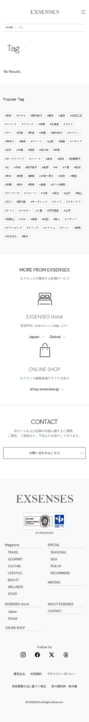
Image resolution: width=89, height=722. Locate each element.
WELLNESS (15, 587)
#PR (55, 167)
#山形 (67, 193)
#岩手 (8, 150)
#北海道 (54, 124)
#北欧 (61, 176)
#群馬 (56, 150)
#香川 (56, 219)
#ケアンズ (33, 227)
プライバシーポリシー (61, 674)
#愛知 (31, 150)
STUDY (12, 594)
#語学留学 (31, 167)
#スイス (56, 201)
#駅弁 (25, 236)
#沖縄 (19, 150)
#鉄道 (31, 132)
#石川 (8, 201)
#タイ (8, 132)
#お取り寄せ (46, 176)
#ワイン (64, 227)
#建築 (77, 227)
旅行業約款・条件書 (64, 686)
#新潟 (77, 167)
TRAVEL (13, 552)
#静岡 (31, 176)
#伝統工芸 (76, 115)
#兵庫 (42, 132)
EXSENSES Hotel (44, 316)
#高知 (60, 158)
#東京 (8, 115)
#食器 (42, 184)
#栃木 (19, 184)
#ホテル (21, 115)
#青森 (31, 184)
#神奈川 (9, 141)
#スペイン (73, 132)
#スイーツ (36, 141)
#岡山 (78, 193)
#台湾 (67, 210)
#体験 (41, 124)
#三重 (39, 210)
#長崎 (22, 141)
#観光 (50, 115)
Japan (34, 336)
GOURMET (15, 559)
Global (55, 336)
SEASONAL (59, 552)
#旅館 (8, 184)
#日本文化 (11, 236)
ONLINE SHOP (44, 369)
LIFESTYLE (15, 573)
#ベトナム (49, 227)
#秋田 (45, 219)
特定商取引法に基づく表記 (29, 686)
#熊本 (8, 176)
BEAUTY (13, 580)
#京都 (19, 132)
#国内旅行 (36, 115)
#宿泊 (55, 193)
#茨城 (17, 167)
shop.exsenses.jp (44, 389)
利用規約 (36, 674)
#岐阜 (49, 158)
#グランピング (13, 227)
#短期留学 (74, 158)
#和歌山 (9, 219)
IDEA (54, 559)
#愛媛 (73, 176)
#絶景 (19, 176)
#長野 (45, 167)
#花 (7, 167)
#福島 (61, 141)
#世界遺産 (53, 210)
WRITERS (54, 582)
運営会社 (19, 674)
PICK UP (56, 566)
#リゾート (35, 158)
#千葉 (65, 167)
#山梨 (50, 141)
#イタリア (71, 219)
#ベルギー (25, 210)
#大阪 (44, 193)
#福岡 (33, 219)
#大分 (22, 219)
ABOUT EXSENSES (61, 604)
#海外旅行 (56, 132)
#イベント (11, 124)
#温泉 (61, 115)
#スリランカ (12, 193)
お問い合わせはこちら (44, 453)
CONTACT (55, 611)
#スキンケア (73, 201)
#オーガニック (38, 201)
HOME (9, 27)
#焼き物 (43, 150)
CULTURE (14, 566)
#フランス (27, 124)
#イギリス (76, 141)
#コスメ (68, 124)
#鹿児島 (21, 201)
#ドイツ (9, 210)
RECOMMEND (60, 573)
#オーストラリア (14, 158)
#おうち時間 (58, 184)
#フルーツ (30, 193)
